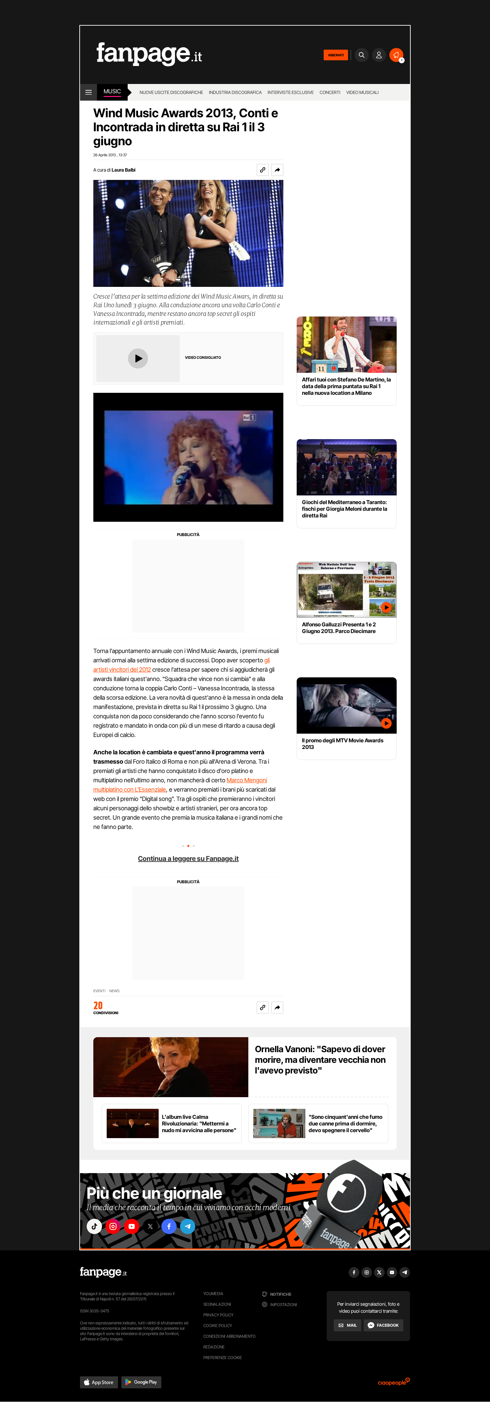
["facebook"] (169, 1226)
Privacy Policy (218, 1314)
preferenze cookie (222, 1357)
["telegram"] (187, 1226)
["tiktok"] (94, 1226)
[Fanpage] (103, 1272)
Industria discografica (235, 92)
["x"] (150, 1226)
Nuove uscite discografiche (171, 92)
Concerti (330, 92)
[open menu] (88, 92)
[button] (277, 170)
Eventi (99, 991)
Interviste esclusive (291, 92)
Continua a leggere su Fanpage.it (188, 859)
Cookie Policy (217, 1325)
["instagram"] (113, 1226)
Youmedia (213, 1293)
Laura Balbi (123, 170)
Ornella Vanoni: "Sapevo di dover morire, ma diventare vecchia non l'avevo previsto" (320, 1059)
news (114, 991)
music (112, 91)
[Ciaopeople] (394, 1384)
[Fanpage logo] (141, 55)
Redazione (214, 1346)
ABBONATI (336, 55)
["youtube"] (131, 1226)
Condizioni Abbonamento (229, 1336)
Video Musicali (362, 92)
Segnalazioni (217, 1304)
